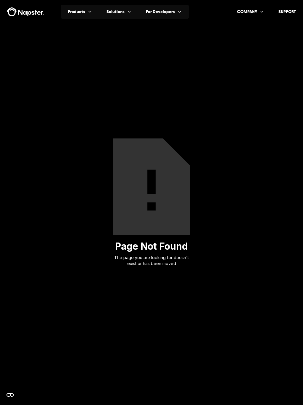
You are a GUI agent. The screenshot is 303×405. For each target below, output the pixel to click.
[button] (80, 11)
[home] (25, 11)
